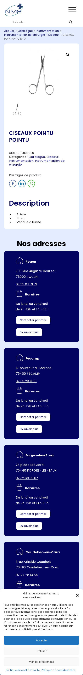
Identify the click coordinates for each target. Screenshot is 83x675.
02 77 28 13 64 (27, 575)
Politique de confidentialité (23, 670)
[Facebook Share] (12, 183)
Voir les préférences (41, 661)
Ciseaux (53, 35)
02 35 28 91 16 (26, 381)
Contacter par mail (33, 320)
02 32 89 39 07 (27, 478)
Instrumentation (47, 31)
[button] (77, 595)
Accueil (9, 31)
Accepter (41, 640)
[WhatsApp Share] (31, 183)
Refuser (41, 651)
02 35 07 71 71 (26, 284)
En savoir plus (29, 332)
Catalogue (25, 31)
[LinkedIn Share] (22, 183)
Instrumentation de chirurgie (24, 35)
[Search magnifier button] (70, 22)
